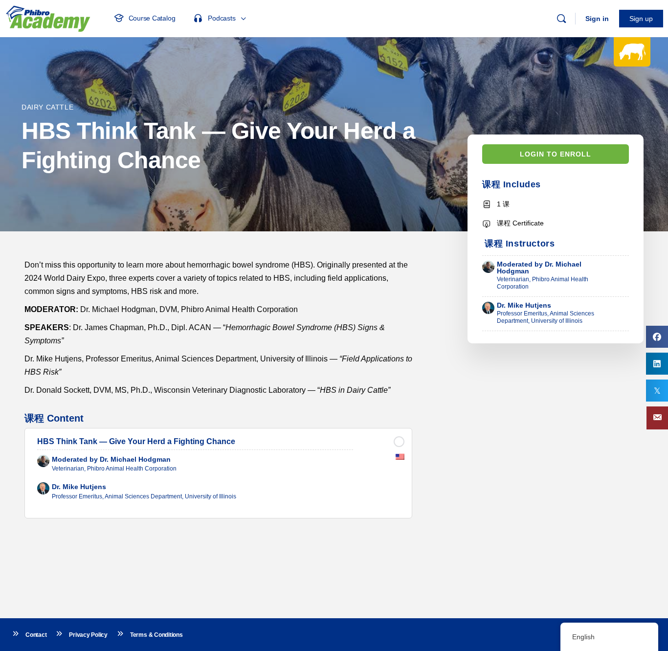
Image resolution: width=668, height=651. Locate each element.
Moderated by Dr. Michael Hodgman (539, 267)
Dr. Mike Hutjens (524, 305)
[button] (657, 417)
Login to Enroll (555, 154)
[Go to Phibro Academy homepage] (48, 17)
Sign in (597, 18)
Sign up (641, 18)
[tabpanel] (218, 327)
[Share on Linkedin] (657, 364)
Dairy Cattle (47, 107)
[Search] (561, 18)
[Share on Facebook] (657, 337)
